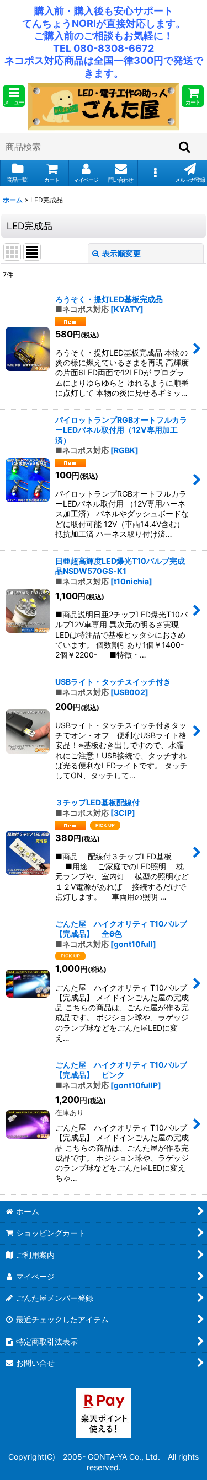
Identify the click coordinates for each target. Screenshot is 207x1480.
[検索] (185, 146)
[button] (14, 96)
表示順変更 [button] (121, 253)
